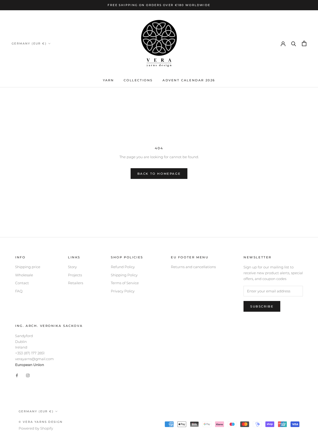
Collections (138, 80)
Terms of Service (125, 283)
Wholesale (24, 275)
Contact (22, 283)
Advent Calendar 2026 (188, 80)
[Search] (293, 43)
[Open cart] (304, 43)
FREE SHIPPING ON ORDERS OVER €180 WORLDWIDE (159, 5)
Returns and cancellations (193, 267)
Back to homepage (159, 173)
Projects (75, 275)
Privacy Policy (123, 291)
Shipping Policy (124, 275)
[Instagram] (28, 375)
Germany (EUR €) (29, 43)
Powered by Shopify (36, 428)
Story (72, 267)
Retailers (75, 283)
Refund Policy (123, 267)
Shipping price (27, 267)
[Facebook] (17, 375)
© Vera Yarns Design (41, 422)
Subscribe (262, 306)
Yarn (108, 80)
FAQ (19, 291)
